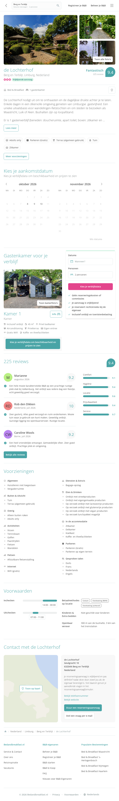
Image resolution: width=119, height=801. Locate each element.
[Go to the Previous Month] (6, 184)
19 (7, 217)
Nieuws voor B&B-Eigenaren (57, 778)
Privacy (56, 794)
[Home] (5, 731)
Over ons (8, 757)
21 (21, 217)
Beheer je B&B (50, 751)
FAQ (45, 773)
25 (48, 217)
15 (27, 210)
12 (7, 210)
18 (48, 210)
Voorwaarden (71, 794)
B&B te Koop (49, 767)
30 (34, 224)
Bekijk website (71, 699)
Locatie (86, 392)
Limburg (29, 75)
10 (41, 203)
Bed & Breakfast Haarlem (94, 771)
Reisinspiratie (11, 762)
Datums (72, 255)
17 (41, 210)
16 (34, 210)
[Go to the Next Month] (101, 184)
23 (34, 217)
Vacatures (9, 767)
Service (86, 411)
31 (41, 224)
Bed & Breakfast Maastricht (95, 751)
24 (41, 217)
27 (14, 224)
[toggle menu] (112, 5)
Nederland (42, 75)
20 (14, 217)
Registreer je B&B (52, 757)
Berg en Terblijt (13, 75)
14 (21, 210)
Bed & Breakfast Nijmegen (95, 765)
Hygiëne (87, 383)
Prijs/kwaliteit (90, 402)
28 (21, 224)
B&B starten (49, 762)
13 (14, 210)
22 (27, 217)
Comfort (87, 374)
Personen (73, 268)
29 (27, 224)
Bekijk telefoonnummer (76, 695)
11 (48, 203)
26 (7, 224)
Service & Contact (13, 751)
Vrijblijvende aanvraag (22, 79)
